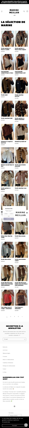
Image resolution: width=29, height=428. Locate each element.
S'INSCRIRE (8, 218)
